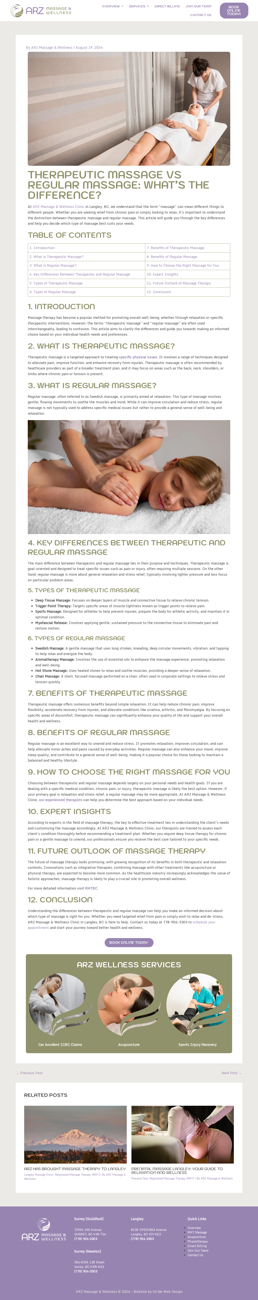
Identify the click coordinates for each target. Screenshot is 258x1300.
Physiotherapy (198, 1241)
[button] (112, 6)
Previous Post (29, 1073)
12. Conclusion (159, 292)
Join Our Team (198, 6)
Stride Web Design (167, 1291)
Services (137, 6)
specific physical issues (138, 357)
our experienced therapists (60, 800)
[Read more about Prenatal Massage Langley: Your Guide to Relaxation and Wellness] (182, 1134)
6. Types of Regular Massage (52, 292)
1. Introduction (42, 248)
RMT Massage (197, 1232)
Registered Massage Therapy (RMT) (77, 1174)
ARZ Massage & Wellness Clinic (58, 206)
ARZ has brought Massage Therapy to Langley (75, 1168)
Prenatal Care (139, 1178)
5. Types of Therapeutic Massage (56, 283)
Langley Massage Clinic (38, 1174)
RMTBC (91, 888)
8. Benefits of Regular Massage (172, 256)
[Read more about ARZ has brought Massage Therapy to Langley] (75, 1134)
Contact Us (200, 15)
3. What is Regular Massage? (52, 265)
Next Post (232, 1073)
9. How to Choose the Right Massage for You (183, 265)
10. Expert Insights (162, 274)
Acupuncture (197, 1236)
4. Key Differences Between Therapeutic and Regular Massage (79, 274)
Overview (111, 6)
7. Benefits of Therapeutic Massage (175, 248)
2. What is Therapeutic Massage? (56, 256)
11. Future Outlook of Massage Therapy (179, 283)
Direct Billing (167, 6)
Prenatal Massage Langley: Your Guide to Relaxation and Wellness (177, 1170)
